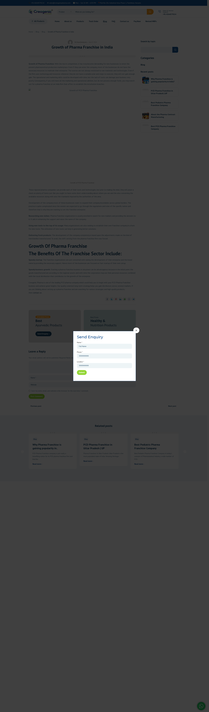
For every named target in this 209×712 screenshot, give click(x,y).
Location (80, 362)
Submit (82, 372)
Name (79, 342)
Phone (80, 352)
